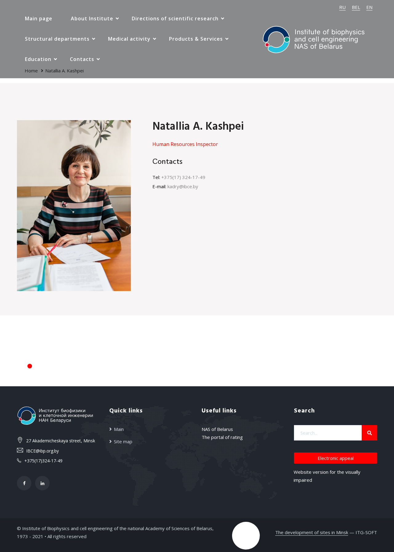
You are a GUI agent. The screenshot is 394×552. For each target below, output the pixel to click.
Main (119, 429)
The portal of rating (222, 437)
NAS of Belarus (217, 429)
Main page (38, 18)
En (369, 7)
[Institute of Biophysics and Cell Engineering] (314, 38)
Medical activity (129, 38)
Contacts (82, 59)
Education (38, 59)
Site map (123, 441)
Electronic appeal (336, 458)
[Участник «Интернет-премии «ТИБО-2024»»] (246, 536)
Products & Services (196, 38)
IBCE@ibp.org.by (42, 451)
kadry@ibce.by (182, 186)
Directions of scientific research (175, 18)
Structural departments (57, 38)
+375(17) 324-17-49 (183, 177)
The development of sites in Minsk (311, 532)
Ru (342, 7)
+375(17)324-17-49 (43, 461)
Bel (356, 7)
